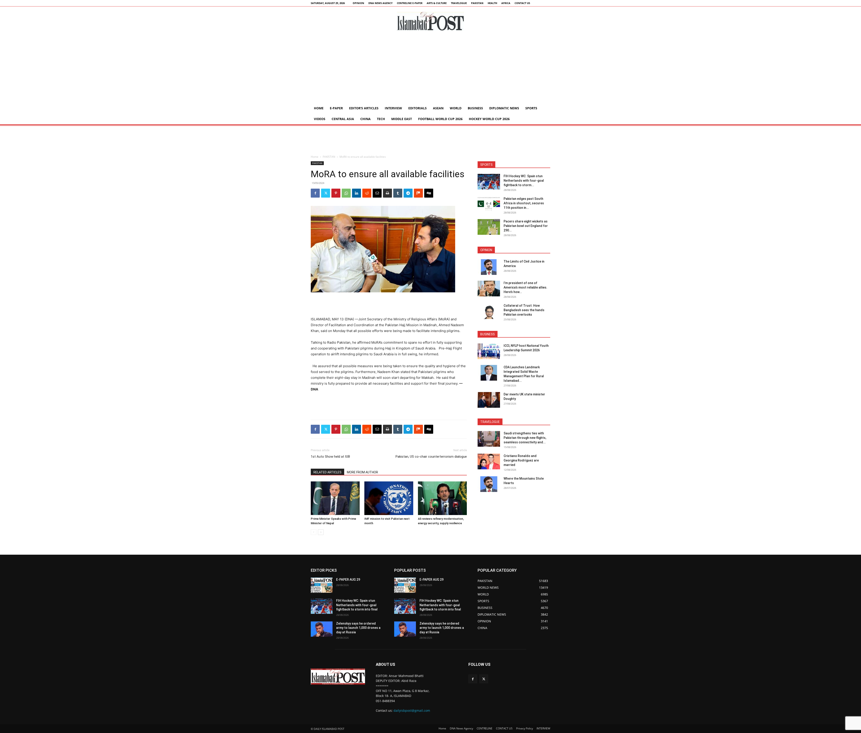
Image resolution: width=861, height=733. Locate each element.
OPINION (358, 3)
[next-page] (321, 532)
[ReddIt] (366, 193)
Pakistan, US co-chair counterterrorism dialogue (431, 457)
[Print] (387, 193)
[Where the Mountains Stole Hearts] (489, 484)
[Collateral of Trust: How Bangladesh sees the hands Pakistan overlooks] (489, 311)
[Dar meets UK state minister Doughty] (489, 400)
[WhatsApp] (346, 193)
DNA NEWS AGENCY (380, 3)
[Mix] (418, 193)
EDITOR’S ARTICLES (363, 108)
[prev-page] (313, 532)
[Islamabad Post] (430, 21)
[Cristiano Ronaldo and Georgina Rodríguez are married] (489, 461)
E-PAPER (336, 108)
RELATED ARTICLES (327, 472)
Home (319, 108)
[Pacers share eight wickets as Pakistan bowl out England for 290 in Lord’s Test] (489, 227)
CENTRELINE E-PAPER (409, 3)
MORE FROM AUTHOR (362, 472)
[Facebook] (315, 193)
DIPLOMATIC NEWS (504, 108)
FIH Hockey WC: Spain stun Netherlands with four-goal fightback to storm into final (357, 605)
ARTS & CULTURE (437, 3)
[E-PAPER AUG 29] (322, 585)
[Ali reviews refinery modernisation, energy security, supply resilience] (442, 498)
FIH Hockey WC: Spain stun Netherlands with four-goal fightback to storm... (524, 180)
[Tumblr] (397, 193)
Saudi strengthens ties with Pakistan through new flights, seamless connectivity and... (525, 437)
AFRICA (505, 3)
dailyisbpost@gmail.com (412, 710)
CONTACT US (522, 3)
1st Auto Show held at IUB (330, 457)
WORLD (455, 108)
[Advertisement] (430, 69)
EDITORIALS (417, 108)
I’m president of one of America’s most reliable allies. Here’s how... (525, 287)
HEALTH (492, 3)
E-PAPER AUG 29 (348, 579)
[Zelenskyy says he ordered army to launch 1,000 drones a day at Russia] (322, 629)
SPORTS (531, 108)
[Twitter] (325, 193)
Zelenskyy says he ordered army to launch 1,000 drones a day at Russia (358, 628)
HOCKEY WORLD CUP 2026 (489, 119)
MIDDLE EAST (401, 119)
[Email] (377, 193)
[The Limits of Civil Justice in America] (489, 267)
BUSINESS (475, 108)
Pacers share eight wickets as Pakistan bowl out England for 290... (526, 226)
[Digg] (428, 193)
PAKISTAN (477, 3)
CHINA (365, 119)
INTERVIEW (393, 108)
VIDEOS (319, 119)
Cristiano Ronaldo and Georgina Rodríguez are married (521, 460)
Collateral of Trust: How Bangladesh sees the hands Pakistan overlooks (524, 310)
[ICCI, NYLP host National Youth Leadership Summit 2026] (489, 351)
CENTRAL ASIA (343, 119)
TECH (381, 119)
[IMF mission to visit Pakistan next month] (388, 498)
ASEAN (438, 108)
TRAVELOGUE (459, 3)
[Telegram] (408, 193)
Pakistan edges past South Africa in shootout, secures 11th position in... (524, 203)
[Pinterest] (335, 193)
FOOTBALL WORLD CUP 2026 (440, 119)
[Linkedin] (356, 193)
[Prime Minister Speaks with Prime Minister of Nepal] (335, 498)
